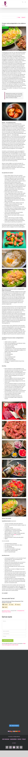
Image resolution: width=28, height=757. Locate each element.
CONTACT (19, 739)
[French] (13, 731)
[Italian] (15, 731)
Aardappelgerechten (20, 610)
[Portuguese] (18, 731)
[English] (10, 731)
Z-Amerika (9, 611)
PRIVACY (24, 739)
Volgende (23, 17)
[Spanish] (16, 731)
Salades (3, 611)
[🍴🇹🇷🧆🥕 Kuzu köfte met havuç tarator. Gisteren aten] (14, 660)
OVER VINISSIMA (5, 739)
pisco (15, 534)
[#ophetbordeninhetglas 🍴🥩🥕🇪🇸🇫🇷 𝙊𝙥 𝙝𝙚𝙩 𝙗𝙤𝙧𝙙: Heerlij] (14, 702)
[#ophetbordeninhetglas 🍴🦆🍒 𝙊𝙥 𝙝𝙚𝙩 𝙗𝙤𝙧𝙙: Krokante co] (14, 716)
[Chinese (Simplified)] (19, 731)
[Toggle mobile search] (22, 2)
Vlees (6, 611)
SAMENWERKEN (13, 739)
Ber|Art (14, 743)
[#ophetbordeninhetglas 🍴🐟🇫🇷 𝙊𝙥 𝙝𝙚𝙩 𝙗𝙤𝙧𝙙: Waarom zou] (14, 688)
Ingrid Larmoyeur (7, 610)
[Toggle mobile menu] (25, 2)
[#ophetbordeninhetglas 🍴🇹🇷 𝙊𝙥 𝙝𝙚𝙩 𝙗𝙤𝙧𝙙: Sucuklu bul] (14, 674)
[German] (11, 731)
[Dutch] (8, 731)
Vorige (19, 17)
